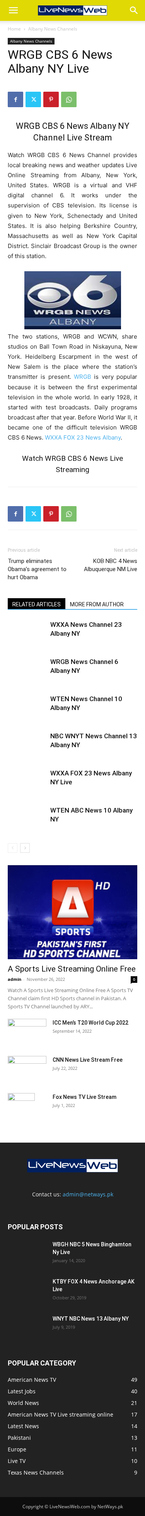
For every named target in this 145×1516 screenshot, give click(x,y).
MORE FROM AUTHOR (97, 604)
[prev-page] (12, 848)
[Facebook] (15, 99)
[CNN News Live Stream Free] (27, 1065)
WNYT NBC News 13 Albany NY (91, 1319)
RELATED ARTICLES (36, 604)
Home (14, 29)
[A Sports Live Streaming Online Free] (72, 912)
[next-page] (25, 848)
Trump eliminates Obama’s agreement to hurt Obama (37, 569)
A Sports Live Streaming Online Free (72, 969)
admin (14, 979)
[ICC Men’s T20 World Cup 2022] (27, 1032)
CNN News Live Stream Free (88, 1060)
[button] (13, 10)
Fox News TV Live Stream (84, 1097)
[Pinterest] (51, 99)
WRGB (82, 376)
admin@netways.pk (88, 1194)
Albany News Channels (52, 29)
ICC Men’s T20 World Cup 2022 (90, 1023)
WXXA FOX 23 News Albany (83, 437)
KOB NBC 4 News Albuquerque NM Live (110, 565)
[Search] (134, 10)
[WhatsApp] (69, 99)
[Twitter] (33, 99)
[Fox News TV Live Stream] (21, 1106)
